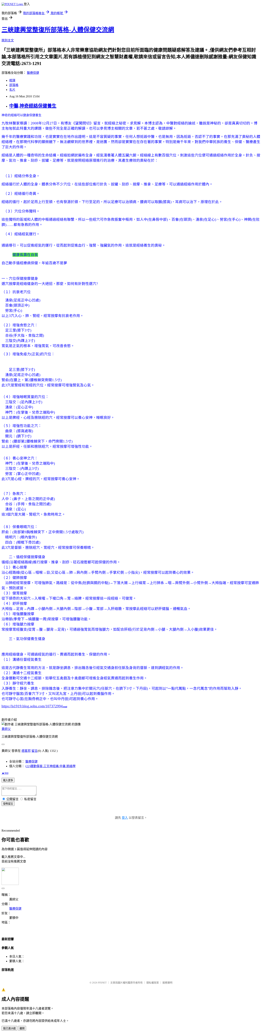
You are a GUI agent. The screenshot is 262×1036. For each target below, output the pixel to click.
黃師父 (6, 729)
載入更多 (8, 780)
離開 (22, 1028)
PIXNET (102, 982)
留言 (34, 750)
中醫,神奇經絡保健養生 (32, 105)
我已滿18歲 (9, 1028)
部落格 (13, 85)
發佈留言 (8, 803)
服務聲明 (167, 982)
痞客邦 (26, 750)
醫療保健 (33, 72)
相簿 (12, 80)
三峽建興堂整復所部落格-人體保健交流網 (58, 29)
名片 (12, 89)
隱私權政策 (152, 982)
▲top (5, 772)
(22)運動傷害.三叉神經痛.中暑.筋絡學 (50, 766)
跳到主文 (8, 40)
